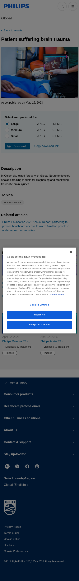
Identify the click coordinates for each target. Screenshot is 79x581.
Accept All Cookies (39, 325)
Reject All (39, 315)
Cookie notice (57, 295)
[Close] (71, 252)
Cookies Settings (39, 305)
